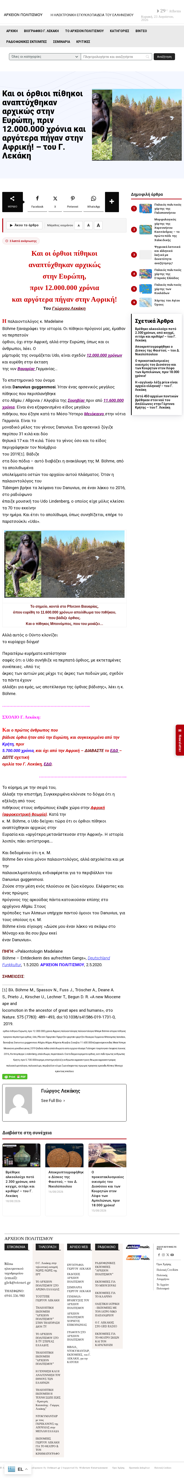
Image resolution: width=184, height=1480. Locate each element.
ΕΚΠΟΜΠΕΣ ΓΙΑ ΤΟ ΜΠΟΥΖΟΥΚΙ (105, 1283)
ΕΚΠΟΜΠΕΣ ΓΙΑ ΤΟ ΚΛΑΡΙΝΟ (105, 1294)
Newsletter (180, 740)
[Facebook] (159, 1255)
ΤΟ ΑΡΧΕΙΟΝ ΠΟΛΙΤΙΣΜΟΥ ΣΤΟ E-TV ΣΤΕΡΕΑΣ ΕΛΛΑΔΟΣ (47, 1339)
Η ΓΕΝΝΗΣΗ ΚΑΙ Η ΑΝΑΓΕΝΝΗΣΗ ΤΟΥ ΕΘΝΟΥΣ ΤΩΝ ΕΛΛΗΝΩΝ (48, 1376)
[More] (112, 202)
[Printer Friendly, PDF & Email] (14, 1079)
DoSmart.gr (54, 1467)
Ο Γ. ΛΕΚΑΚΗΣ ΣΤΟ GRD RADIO (106, 1324)
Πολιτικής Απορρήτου (163, 1277)
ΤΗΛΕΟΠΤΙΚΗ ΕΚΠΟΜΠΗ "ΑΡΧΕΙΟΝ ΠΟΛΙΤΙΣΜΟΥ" (45, 1358)
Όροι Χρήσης (164, 1264)
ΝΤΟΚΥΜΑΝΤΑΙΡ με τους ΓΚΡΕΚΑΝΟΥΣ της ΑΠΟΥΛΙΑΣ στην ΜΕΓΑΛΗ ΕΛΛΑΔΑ (47, 1423)
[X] (168, 1255)
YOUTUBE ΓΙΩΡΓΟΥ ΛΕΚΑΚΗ (47, 1298)
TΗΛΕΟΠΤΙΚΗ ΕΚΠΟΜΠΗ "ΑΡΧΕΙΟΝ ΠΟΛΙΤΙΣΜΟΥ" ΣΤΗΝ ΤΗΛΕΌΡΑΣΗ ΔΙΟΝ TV (48, 1317)
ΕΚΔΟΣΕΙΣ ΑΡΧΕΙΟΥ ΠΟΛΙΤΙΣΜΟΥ (75, 1277)
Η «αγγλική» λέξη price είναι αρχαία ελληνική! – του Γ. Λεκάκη (156, 386)
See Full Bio (51, 1100)
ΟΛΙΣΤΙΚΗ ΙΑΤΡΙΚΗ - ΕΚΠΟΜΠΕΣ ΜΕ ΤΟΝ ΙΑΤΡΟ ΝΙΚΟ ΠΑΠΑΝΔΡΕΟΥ (107, 1309)
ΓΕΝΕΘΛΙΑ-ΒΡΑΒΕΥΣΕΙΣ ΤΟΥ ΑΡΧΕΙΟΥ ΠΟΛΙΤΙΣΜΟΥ (78, 1301)
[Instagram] (163, 1255)
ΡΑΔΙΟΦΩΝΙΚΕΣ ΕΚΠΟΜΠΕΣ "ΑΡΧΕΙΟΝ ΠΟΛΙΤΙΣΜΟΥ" (105, 1268)
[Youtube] (172, 1255)
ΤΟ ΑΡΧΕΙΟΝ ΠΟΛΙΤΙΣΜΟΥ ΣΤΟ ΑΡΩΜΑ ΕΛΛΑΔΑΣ (47, 1285)
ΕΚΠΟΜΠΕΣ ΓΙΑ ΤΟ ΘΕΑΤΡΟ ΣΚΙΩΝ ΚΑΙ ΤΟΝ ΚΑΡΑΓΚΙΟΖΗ (107, 1339)
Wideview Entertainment (93, 1467)
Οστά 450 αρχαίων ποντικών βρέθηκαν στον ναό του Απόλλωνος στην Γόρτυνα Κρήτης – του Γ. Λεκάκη (156, 401)
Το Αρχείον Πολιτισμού (163, 1286)
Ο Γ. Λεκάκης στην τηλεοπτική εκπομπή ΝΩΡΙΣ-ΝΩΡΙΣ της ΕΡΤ (47, 1268)
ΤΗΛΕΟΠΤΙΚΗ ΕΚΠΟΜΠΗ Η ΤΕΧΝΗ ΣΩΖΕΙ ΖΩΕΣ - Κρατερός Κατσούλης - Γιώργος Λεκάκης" (48, 1399)
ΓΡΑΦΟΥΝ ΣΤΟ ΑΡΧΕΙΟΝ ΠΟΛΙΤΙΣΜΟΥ (76, 1335)
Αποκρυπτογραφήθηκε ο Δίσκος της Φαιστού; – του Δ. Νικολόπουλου (157, 350)
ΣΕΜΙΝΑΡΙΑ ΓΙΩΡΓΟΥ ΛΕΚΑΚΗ (79, 1289)
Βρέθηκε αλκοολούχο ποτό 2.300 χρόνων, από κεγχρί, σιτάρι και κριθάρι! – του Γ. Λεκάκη (155, 334)
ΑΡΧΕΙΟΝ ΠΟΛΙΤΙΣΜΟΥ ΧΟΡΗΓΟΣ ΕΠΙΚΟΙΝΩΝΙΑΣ (77, 1318)
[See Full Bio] (64, 1100)
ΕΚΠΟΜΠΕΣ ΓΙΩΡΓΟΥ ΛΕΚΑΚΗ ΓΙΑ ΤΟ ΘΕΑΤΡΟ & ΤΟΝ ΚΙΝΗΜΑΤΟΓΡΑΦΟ (47, 1445)
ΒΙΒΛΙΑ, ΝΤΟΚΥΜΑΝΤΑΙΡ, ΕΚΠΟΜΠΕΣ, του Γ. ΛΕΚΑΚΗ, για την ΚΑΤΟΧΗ (79, 1354)
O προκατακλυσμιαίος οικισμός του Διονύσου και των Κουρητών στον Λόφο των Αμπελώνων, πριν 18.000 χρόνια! (157, 368)
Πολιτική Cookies (167, 1269)
